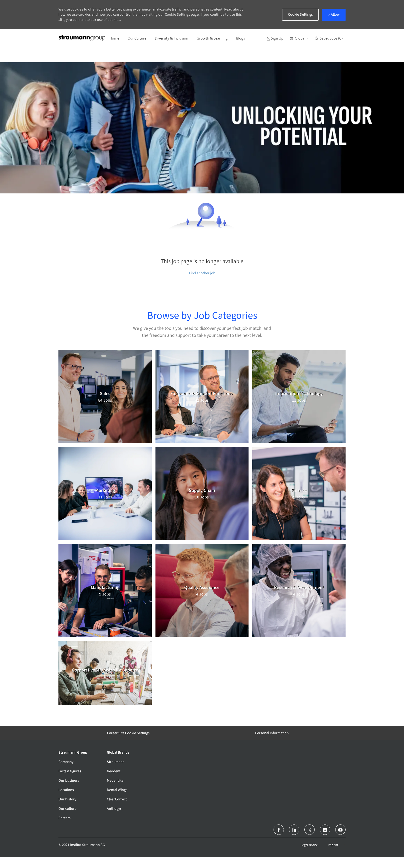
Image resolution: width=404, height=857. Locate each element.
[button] (299, 38)
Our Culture (137, 38)
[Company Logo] (81, 38)
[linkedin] (294, 829)
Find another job (202, 273)
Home (114, 38)
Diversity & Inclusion (171, 38)
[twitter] (309, 829)
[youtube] (340, 829)
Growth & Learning (212, 38)
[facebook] (279, 829)
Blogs (240, 38)
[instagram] (325, 829)
